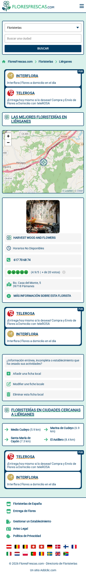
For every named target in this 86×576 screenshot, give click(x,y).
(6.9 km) (65, 429)
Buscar (43, 48)
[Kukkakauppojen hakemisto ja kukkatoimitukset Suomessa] (66, 547)
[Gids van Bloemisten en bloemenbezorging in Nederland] (17, 554)
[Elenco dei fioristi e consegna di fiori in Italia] (9, 554)
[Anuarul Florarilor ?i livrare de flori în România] (41, 554)
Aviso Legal (20, 528)
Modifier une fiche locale (28, 384)
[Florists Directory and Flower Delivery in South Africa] (66, 554)
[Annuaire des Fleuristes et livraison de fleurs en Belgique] (17, 547)
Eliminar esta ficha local (28, 394)
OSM (80, 190)
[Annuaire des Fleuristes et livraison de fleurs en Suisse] (41, 547)
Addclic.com (48, 570)
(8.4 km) (62, 439)
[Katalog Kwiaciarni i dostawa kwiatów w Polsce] (25, 554)
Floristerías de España (27, 503)
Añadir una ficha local (27, 373)
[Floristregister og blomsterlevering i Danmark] (58, 547)
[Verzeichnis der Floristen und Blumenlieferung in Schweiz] (33, 547)
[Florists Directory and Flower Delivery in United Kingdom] (58, 554)
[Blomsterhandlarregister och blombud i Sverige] (49, 554)
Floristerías (46, 61)
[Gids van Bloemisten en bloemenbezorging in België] (25, 547)
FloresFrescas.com (20, 61)
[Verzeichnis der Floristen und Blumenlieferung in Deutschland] (49, 547)
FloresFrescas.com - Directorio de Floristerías (48, 563)
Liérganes (65, 61)
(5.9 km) (26, 429)
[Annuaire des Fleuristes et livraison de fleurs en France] (74, 547)
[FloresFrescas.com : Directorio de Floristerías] (28, 6)
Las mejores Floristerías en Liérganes (39, 119)
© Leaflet (67, 190)
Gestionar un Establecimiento (32, 521)
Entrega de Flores (24, 511)
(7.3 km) (21, 439)
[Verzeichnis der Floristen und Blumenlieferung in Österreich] (9, 547)
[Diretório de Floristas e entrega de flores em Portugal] (33, 554)
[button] (43, 162)
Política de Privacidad (27, 536)
